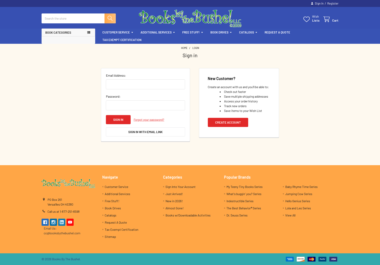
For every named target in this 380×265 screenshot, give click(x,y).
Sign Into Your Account (180, 187)
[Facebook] (45, 222)
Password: (113, 96)
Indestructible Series (240, 201)
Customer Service (116, 32)
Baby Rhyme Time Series (301, 187)
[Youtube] (70, 222)
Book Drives (219, 32)
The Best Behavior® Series (243, 208)
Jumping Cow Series (298, 194)
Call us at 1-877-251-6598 (64, 211)
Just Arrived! (174, 194)
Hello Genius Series (297, 201)
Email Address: (116, 75)
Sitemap (110, 236)
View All (290, 215)
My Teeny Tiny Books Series (244, 187)
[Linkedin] (61, 222)
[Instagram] (53, 222)
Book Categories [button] (58, 32)
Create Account (228, 122)
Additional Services (156, 32)
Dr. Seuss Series (237, 215)
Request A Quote (277, 32)
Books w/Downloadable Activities (188, 215)
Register (332, 3)
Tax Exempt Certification (122, 40)
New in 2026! (174, 201)
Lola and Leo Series (298, 208)
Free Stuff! (191, 32)
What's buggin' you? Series (243, 194)
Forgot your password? (149, 119)
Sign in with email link (145, 132)
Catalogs (246, 32)
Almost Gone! (174, 208)
